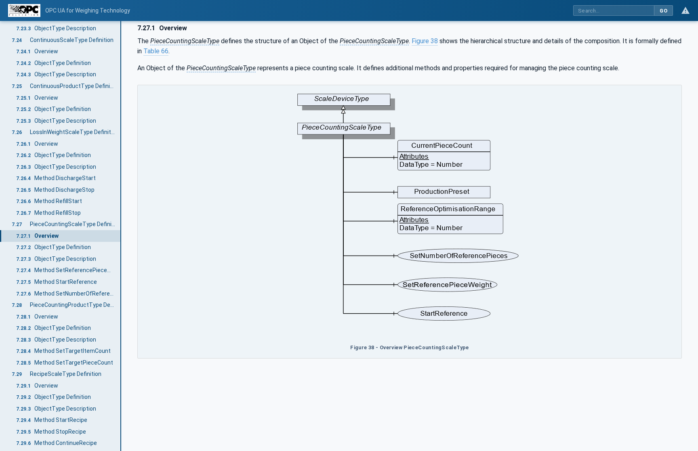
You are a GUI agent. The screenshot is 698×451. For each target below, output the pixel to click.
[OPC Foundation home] (24, 10)
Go (663, 11)
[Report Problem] (685, 10)
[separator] (121, 236)
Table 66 (155, 51)
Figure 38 (425, 41)
